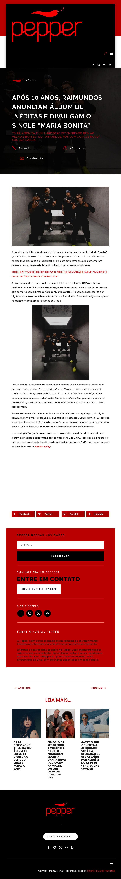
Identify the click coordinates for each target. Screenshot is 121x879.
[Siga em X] (38, 613)
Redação (25, 148)
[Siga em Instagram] (98, 65)
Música (30, 81)
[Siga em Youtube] (104, 65)
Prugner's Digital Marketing (101, 871)
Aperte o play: (43, 446)
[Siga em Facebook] (93, 65)
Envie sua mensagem (39, 589)
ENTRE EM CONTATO (60, 836)
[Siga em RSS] (110, 65)
